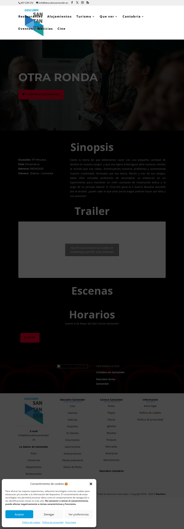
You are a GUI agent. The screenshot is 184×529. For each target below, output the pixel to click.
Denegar (49, 514)
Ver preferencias (79, 514)
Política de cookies (31, 522)
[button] (91, 484)
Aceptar (19, 514)
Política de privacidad (52, 522)
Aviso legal (70, 522)
